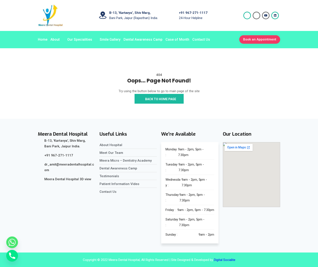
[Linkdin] (275, 15)
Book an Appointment (259, 39)
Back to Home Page (160, 99)
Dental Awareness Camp (143, 39)
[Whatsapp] (12, 242)
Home (42, 39)
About (55, 39)
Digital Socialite (224, 260)
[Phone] (12, 256)
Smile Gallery (110, 39)
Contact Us (201, 39)
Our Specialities (79, 39)
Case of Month (177, 39)
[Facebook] (247, 15)
